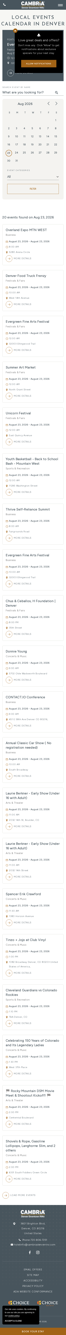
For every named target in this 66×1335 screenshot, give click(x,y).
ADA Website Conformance (33, 1291)
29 (55, 152)
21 (48, 144)
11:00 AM (14, 814)
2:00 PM (13, 1112)
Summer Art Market (21, 367)
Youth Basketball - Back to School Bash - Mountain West (32, 461)
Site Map (33, 1275)
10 (16, 136)
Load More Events (23, 1195)
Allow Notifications (38, 63)
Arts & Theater (14, 802)
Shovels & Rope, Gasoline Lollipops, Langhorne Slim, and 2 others (31, 1145)
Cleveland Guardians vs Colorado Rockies (31, 992)
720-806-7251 (38, 1240)
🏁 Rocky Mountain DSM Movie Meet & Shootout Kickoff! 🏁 (30, 1093)
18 (24, 144)
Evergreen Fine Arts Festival (27, 321)
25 (24, 152)
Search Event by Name (16, 87)
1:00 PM (13, 956)
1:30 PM (13, 1062)
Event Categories (18, 170)
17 (16, 144)
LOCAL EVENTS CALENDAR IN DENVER (33, 21)
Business (11, 234)
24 (16, 152)
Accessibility (33, 1280)
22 (55, 144)
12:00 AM (14, 338)
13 (40, 136)
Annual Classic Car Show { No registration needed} (28, 745)
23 (8, 153)
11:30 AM (14, 911)
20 (40, 144)
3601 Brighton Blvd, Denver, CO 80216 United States (33, 1228)
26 (32, 152)
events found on (28, 217)
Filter (33, 188)
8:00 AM (14, 246)
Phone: (26, 1240)
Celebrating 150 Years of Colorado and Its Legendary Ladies (32, 1043)
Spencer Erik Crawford (23, 894)
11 (24, 136)
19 (32, 144)
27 (40, 152)
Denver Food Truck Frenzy (26, 276)
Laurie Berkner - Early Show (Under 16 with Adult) (33, 795)
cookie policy (13, 1316)
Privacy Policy (33, 1286)
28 (48, 152)
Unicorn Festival (18, 413)
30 (8, 160)
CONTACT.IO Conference (25, 697)
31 (16, 160)
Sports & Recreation (18, 468)
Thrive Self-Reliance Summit (28, 509)
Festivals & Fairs (15, 280)
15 (55, 136)
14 (47, 136)
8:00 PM (13, 622)
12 (32, 136)
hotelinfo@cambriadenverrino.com (34, 1244)
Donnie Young (16, 651)
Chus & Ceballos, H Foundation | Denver (30, 603)
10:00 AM (14, 292)
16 (9, 144)
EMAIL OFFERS (33, 1269)
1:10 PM (13, 1011)
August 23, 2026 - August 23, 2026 (29, 241)
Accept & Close (13, 1321)
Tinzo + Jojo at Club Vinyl (26, 940)
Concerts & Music (16, 656)
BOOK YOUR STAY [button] (33, 1331)
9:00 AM (14, 668)
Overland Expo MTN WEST (26, 230)
